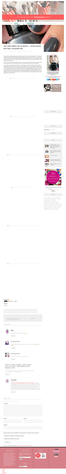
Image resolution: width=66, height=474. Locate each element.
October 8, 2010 (13, 342)
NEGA (20, 23)
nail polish (16, 312)
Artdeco (19, 51)
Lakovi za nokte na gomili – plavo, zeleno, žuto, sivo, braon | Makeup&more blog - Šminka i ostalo (18, 366)
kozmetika (58, 198)
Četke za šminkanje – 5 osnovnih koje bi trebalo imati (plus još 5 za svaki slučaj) (55, 151)
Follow (53, 81)
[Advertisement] (52, 101)
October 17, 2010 (14, 354)
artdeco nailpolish (7, 312)
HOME (8, 23)
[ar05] (23, 242)
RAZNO (44, 23)
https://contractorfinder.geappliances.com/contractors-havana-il (23, 382)
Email (25, 418)
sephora (58, 206)
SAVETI (40, 23)
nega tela (56, 204)
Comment (6, 403)
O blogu (3, 469)
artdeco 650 (16, 309)
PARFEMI (24, 23)
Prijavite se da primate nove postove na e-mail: (53, 187)
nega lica (51, 204)
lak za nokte (53, 200)
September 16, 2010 (14, 331)
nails (20, 312)
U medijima (50, 23)
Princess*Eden (15, 341)
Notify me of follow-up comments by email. (14, 435)
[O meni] (53, 75)
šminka (56, 208)
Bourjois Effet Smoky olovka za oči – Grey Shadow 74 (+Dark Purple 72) (13, 319)
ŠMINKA (11, 23)
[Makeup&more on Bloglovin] (56, 451)
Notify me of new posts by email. (12, 438)
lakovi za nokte (23, 51)
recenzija (27, 312)
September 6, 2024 (14, 381)
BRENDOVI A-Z (30, 23)
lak (12, 312)
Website (5, 425)
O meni (3, 470)
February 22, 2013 (8, 369)
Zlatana (6, 51)
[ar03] (23, 169)
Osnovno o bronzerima (53, 155)
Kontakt (55, 23)
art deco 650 (6, 309)
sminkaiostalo (15, 353)
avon (45, 198)
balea (49, 198)
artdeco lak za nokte (33, 309)
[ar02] (23, 133)
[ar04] (23, 204)
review (32, 312)
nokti (24, 312)
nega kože (46, 204)
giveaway (53, 198)
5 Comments (30, 51)
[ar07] (23, 277)
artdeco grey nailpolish (24, 309)
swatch (36, 312)
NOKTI (16, 23)
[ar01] (23, 95)
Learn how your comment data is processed (24, 445)
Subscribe (20, 459)
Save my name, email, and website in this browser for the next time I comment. (21, 432)
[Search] (62, 23)
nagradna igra (46, 202)
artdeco (11, 309)
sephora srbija (47, 208)
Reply (13, 335)
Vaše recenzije (4, 472)
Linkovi (3, 471)
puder (45, 206)
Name (5, 418)
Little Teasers (32, 318)
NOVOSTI (36, 23)
